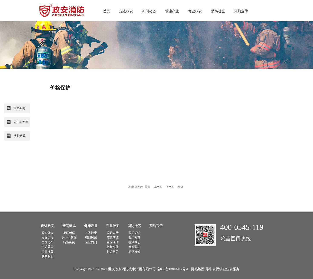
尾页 (180, 186)
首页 (106, 11)
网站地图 (197, 269)
